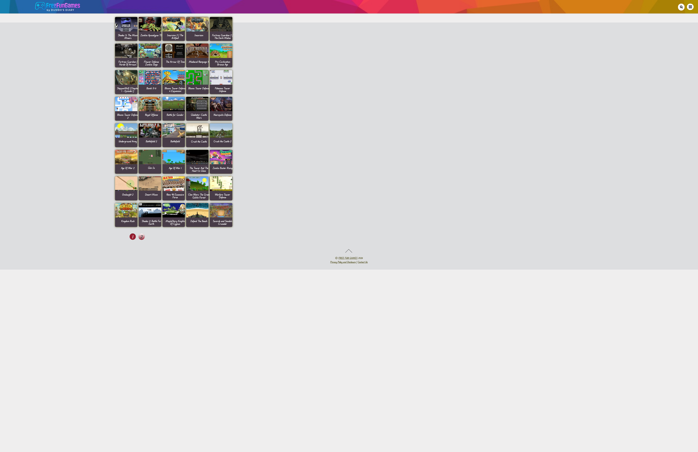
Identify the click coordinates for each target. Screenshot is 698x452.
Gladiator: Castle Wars (199, 116)
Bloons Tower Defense (198, 88)
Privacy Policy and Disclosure (343, 262)
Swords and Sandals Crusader (222, 222)
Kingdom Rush (128, 221)
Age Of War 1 (175, 168)
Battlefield (175, 141)
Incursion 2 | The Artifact (175, 36)
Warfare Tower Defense (222, 196)
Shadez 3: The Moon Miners (128, 36)
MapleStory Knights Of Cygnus (175, 222)
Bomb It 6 (151, 88)
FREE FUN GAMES (348, 258)
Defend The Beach (198, 221)
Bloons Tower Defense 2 (127, 116)
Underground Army (128, 141)
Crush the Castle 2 (222, 141)
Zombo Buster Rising (222, 168)
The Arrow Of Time (175, 61)
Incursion (198, 35)
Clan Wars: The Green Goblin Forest (199, 196)
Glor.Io (151, 167)
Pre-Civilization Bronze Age (222, 63)
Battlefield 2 (151, 141)
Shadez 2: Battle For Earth (151, 222)
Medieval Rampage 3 (199, 61)
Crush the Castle (199, 141)
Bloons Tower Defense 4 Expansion (175, 89)
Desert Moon (151, 194)
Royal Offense (151, 114)
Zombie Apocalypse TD (151, 35)
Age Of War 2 (128, 168)
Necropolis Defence (222, 114)
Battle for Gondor (175, 114)
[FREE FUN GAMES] (57, 9)
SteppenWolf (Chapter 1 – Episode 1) (128, 89)
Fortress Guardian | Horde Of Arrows (128, 63)
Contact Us (363, 262)
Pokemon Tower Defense (222, 89)
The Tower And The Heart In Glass (198, 169)
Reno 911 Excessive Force (175, 196)
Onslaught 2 (127, 194)
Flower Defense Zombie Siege (151, 63)
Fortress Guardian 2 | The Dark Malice (222, 36)
